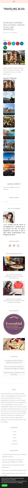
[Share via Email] (5, 49)
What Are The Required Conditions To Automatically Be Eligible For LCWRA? (14, 301)
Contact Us (15, 444)
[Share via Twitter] (13, 44)
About (14, 434)
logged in (12, 187)
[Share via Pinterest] (17, 44)
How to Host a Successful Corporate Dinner (14, 470)
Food (14, 437)
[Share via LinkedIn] (22, 44)
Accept (4, 485)
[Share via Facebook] (5, 44)
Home (14, 431)
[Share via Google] (9, 44)
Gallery (15, 440)
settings (20, 482)
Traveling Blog (14, 9)
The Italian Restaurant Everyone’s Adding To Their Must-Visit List (14, 276)
